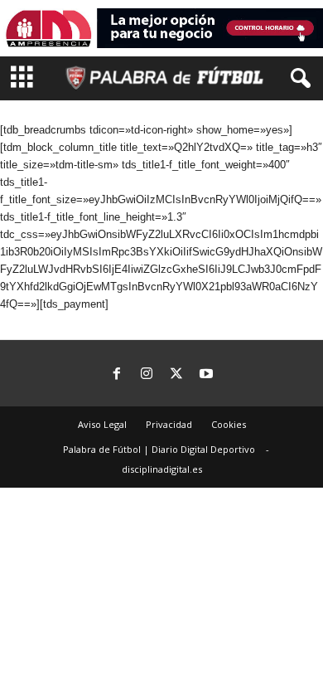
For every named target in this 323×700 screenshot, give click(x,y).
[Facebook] (117, 374)
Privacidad (169, 424)
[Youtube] (206, 374)
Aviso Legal (102, 424)
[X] (176, 374)
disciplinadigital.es (162, 469)
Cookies (228, 424)
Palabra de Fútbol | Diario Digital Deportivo (159, 449)
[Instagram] (146, 374)
